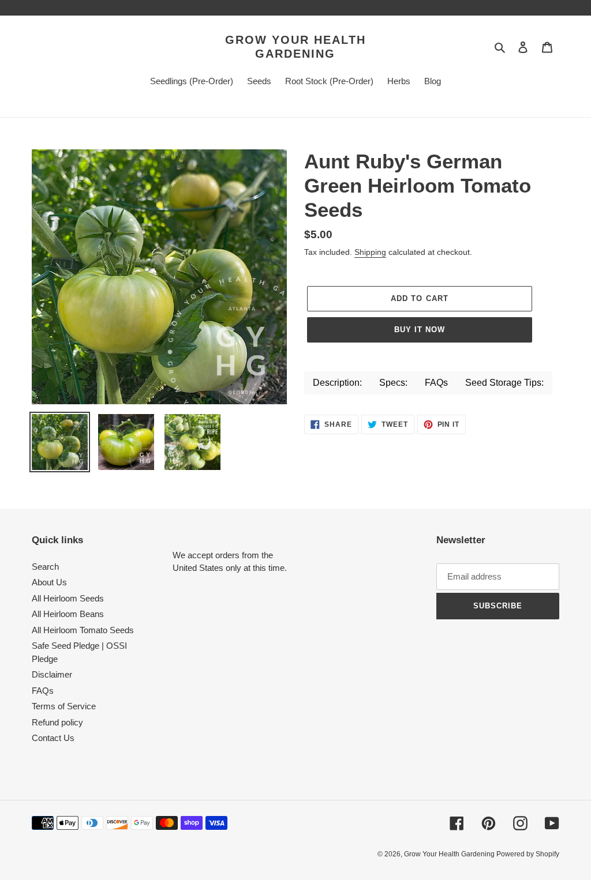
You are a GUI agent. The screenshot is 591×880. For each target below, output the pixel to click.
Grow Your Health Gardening (295, 46)
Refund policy (57, 722)
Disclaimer (52, 674)
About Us (49, 582)
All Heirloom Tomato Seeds (83, 630)
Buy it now (419, 329)
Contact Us (53, 738)
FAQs (43, 690)
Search (45, 566)
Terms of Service (64, 706)
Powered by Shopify (527, 854)
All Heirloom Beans (68, 614)
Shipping (370, 252)
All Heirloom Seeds (68, 598)
